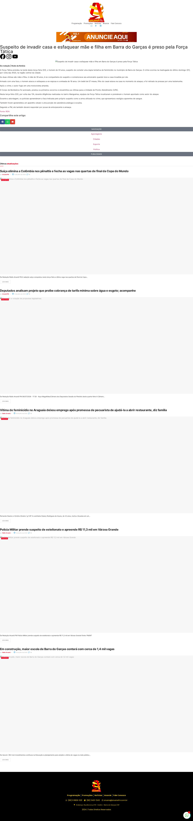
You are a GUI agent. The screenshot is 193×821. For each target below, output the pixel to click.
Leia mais (5, 282)
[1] (187, 816)
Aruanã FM (5, 174)
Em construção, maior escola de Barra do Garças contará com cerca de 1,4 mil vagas (57, 649)
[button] (2, 121)
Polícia (4, 419)
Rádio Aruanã (6, 413)
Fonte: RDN (4, 111)
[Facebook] (3, 56)
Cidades (96, 139)
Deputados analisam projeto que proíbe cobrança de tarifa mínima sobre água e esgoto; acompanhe (68, 290)
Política (96, 149)
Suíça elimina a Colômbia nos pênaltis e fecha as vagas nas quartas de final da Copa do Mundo (64, 171)
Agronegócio (96, 134)
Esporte (96, 144)
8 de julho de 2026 (20, 174)
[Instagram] (9, 56)
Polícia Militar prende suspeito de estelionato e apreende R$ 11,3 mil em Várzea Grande (59, 529)
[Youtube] (15, 56)
